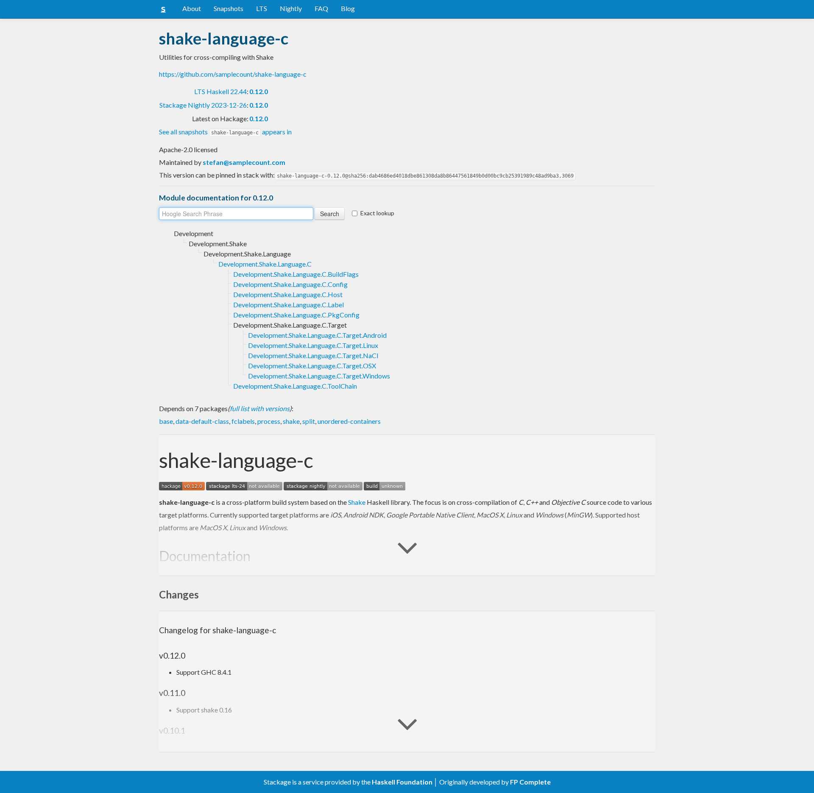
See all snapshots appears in (225, 132)
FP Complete (530, 782)
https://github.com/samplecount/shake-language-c (233, 74)
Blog (348, 8)
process (268, 421)
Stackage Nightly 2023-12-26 (203, 105)
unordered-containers (349, 421)
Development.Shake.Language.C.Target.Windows (319, 376)
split (308, 421)
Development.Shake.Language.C (265, 264)
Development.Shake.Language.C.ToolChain (295, 386)
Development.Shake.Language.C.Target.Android (317, 335)
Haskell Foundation (402, 782)
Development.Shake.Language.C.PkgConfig (296, 315)
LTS (261, 8)
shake (291, 421)
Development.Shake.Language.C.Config (290, 284)
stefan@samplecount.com (244, 162)
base (166, 421)
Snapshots (228, 8)
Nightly (291, 8)
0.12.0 (258, 91)
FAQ (321, 8)
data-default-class (202, 421)
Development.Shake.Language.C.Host (288, 294)
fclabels (243, 421)
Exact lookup (377, 213)
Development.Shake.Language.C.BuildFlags (296, 274)
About (191, 8)
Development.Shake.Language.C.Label (288, 305)
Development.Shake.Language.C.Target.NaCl (313, 355)
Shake (356, 502)
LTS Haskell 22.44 (220, 91)
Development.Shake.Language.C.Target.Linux (313, 345)
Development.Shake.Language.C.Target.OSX (312, 366)
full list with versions (260, 408)
